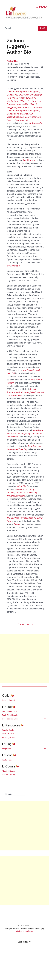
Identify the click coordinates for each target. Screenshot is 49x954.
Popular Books (8, 730)
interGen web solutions (24, 931)
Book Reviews (8, 734)
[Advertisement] (24, 658)
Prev (21, 624)
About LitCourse (8, 771)
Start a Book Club (9, 711)
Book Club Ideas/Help (11, 715)
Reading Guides (8, 737)
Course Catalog (8, 775)
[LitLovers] (25, 12)
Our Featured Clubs (10, 719)
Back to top (23, 942)
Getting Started (8, 700)
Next (29, 624)
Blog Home (6, 749)
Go (43, 28)
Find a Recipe (8, 760)
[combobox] (20, 28)
